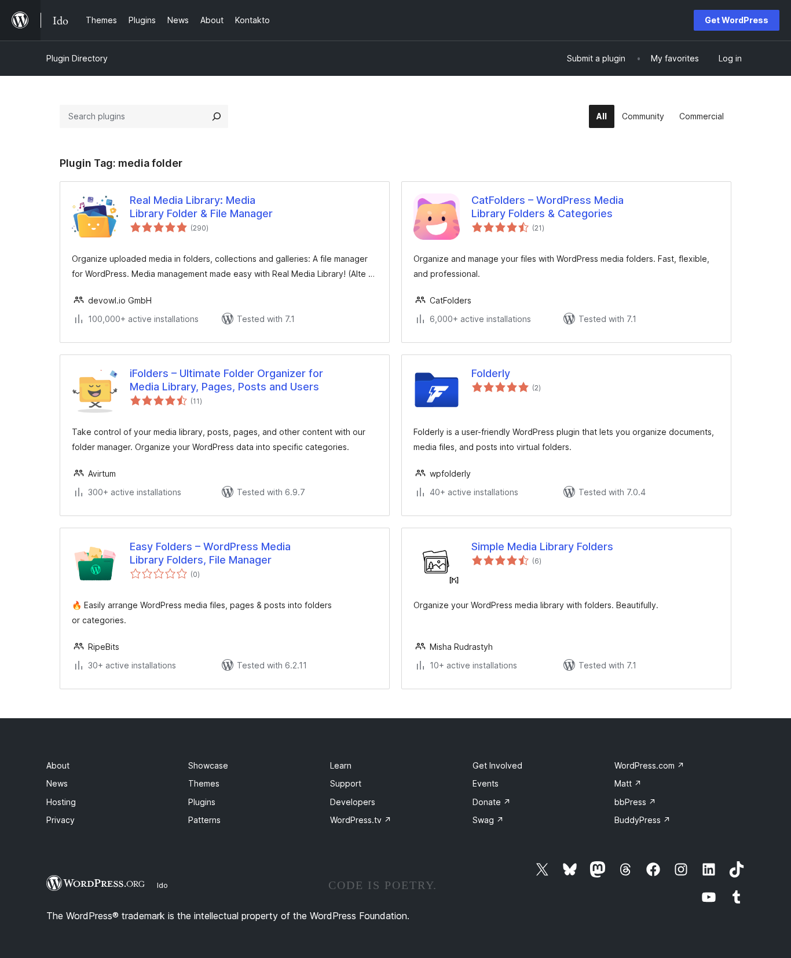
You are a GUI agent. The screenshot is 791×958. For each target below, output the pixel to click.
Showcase (208, 765)
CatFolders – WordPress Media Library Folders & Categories (547, 207)
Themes (203, 783)
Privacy (60, 820)
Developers (352, 802)
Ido (162, 885)
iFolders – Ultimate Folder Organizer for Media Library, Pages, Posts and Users (226, 380)
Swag (488, 820)
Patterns (204, 820)
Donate (492, 802)
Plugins (201, 802)
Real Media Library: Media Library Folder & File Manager (201, 207)
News (57, 783)
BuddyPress (642, 820)
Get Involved (497, 765)
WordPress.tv (360, 820)
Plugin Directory (77, 58)
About (57, 765)
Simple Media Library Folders (542, 546)
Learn (340, 765)
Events (486, 783)
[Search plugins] (216, 116)
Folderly (490, 373)
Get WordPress (736, 20)
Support (345, 783)
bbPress (635, 802)
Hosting (61, 802)
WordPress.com (649, 765)
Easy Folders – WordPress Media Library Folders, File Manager (210, 553)
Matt (628, 783)
